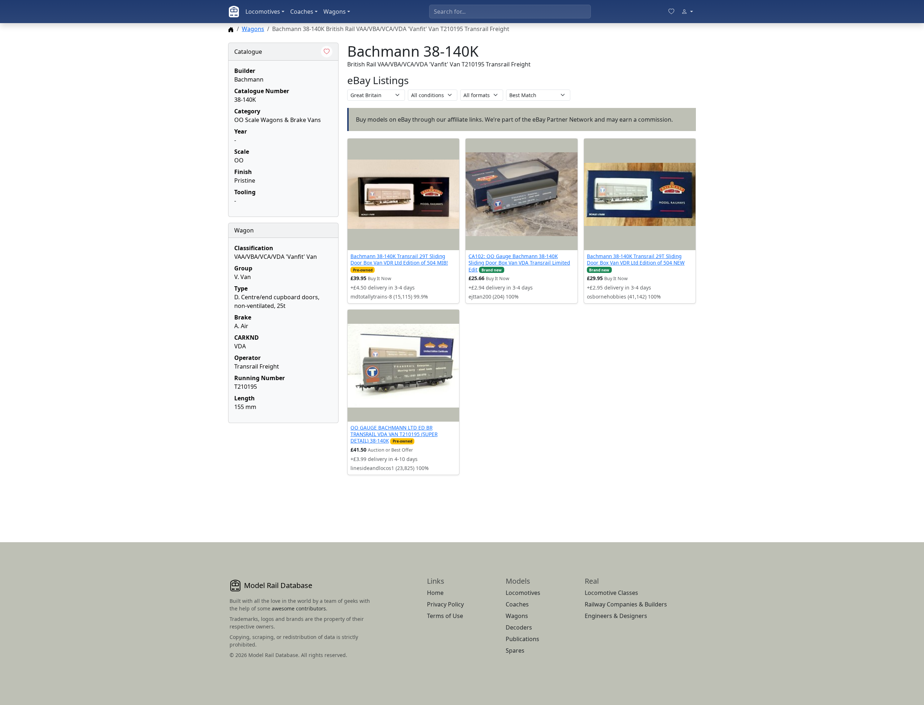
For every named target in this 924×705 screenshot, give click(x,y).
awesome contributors (299, 608)
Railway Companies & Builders (626, 604)
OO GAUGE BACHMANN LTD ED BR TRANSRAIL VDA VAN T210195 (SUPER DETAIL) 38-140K (393, 434)
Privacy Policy (445, 604)
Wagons (334, 12)
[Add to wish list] (326, 51)
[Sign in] (687, 11)
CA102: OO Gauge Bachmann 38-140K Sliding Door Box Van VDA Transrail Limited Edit (519, 263)
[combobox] (510, 11)
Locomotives (262, 12)
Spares (515, 650)
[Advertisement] (283, 474)
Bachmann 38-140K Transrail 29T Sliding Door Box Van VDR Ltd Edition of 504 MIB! (399, 259)
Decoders (519, 627)
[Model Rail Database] (234, 11)
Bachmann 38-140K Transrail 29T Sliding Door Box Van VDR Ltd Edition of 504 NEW (636, 259)
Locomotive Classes (611, 593)
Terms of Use (445, 616)
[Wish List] (671, 11)
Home (435, 593)
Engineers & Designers (616, 616)
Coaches (301, 12)
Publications (522, 639)
